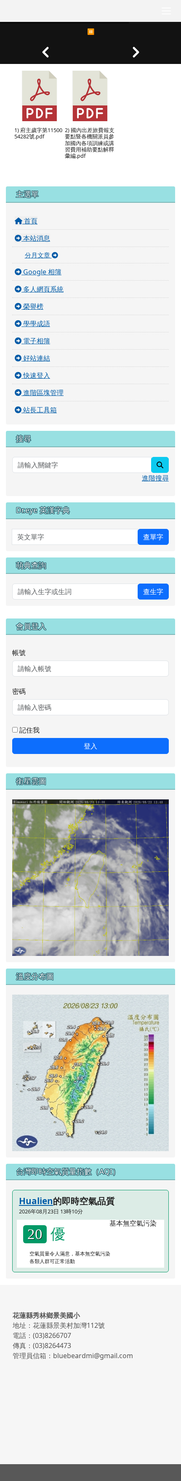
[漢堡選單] (166, 11)
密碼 (19, 691)
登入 (90, 746)
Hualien (36, 1201)
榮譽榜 (32, 306)
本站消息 (35, 238)
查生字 (153, 591)
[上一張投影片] (45, 52)
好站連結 (35, 358)
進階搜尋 (155, 478)
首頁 (29, 221)
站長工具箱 (39, 409)
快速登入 (35, 375)
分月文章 (38, 255)
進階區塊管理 (42, 392)
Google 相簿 (41, 271)
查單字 (153, 536)
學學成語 (35, 323)
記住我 (29, 730)
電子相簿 (35, 340)
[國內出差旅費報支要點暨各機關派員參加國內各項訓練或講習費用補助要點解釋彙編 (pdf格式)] (90, 96)
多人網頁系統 (42, 289)
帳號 (19, 652)
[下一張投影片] (135, 52)
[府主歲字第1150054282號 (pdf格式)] (39, 96)
